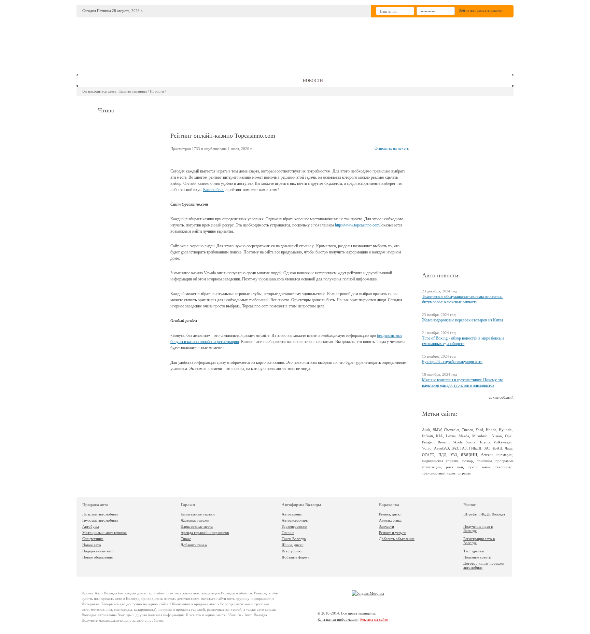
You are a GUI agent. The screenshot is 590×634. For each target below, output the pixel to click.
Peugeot (428, 442)
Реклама (404, 80)
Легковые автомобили (100, 514)
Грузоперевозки (294, 526)
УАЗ (453, 455)
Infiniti (427, 436)
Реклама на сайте (374, 619)
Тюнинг (288, 532)
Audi (426, 430)
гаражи (190, 80)
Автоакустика (390, 520)
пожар (467, 461)
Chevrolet (451, 430)
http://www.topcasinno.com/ (357, 225)
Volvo (427, 448)
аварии (469, 454)
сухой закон (479, 467)
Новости (157, 91)
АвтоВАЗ (441, 448)
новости (313, 80)
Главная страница (132, 91)
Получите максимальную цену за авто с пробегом (123, 620)
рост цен (454, 467)
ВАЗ (454, 448)
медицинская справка (440, 461)
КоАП (497, 448)
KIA (439, 436)
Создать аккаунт (490, 10)
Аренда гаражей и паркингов (205, 532)
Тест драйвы (473, 551)
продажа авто (101, 80)
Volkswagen (502, 442)
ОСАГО (428, 455)
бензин (487, 455)
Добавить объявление (397, 539)
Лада (508, 448)
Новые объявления (97, 557)
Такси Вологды (294, 539)
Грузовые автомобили (100, 520)
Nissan (497, 436)
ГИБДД (475, 448)
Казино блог (213, 189)
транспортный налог (438, 473)
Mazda (464, 436)
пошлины (484, 461)
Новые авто (91, 545)
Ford (479, 430)
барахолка (273, 80)
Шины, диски (293, 545)
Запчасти (386, 526)
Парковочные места (197, 526)
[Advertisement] (346, 43)
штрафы (464, 473)
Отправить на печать (392, 148)
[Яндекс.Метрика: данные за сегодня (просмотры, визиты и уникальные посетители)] (368, 593)
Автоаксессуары (295, 520)
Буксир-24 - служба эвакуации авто (452, 361)
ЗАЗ (487, 448)
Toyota (484, 442)
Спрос (186, 539)
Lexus (450, 436)
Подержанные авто (98, 551)
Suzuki (471, 442)
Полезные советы (477, 557)
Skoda (458, 442)
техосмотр (503, 467)
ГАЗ (463, 448)
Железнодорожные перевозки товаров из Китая (462, 320)
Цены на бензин (358, 80)
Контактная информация (337, 619)
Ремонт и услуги (392, 532)
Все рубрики (292, 551)
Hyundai (505, 430)
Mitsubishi (480, 436)
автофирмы (229, 80)
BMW (437, 430)
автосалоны (150, 80)
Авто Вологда (106, 593)
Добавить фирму (295, 557)
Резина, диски (390, 514)
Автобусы (90, 526)
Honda (491, 430)
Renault (444, 442)
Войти (464, 10)
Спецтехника (92, 539)
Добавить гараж (194, 545)
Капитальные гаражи (198, 514)
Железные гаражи (195, 520)
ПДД (442, 455)
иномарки (504, 455)
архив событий (501, 397)
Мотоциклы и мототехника (104, 532)
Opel (508, 436)
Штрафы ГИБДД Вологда (484, 514)
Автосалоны (291, 514)
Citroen (467, 430)
